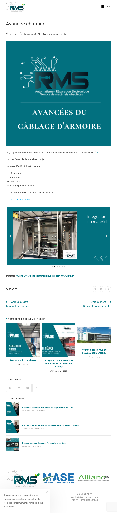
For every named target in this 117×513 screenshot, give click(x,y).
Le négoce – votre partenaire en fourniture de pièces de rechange (58, 363)
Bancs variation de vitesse (22, 360)
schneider (56, 276)
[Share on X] (108, 289)
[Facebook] (10, 388)
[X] (36, 388)
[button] (10, 236)
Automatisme (53, 34)
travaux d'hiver (67, 276)
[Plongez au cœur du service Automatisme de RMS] (12, 444)
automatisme (29, 276)
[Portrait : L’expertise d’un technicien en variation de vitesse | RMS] (12, 426)
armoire (19, 276)
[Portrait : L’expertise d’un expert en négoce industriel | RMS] (12, 409)
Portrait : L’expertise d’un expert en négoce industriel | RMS (48, 408)
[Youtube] (28, 388)
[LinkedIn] (19, 388)
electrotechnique (43, 276)
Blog (65, 34)
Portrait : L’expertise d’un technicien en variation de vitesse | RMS (50, 425)
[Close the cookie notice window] (47, 492)
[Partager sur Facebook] (94, 289)
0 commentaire (39, 411)
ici (96, 152)
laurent (13, 34)
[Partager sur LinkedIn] (101, 289)
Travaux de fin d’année (18, 199)
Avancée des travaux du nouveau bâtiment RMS (94, 351)
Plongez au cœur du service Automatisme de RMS (44, 443)
